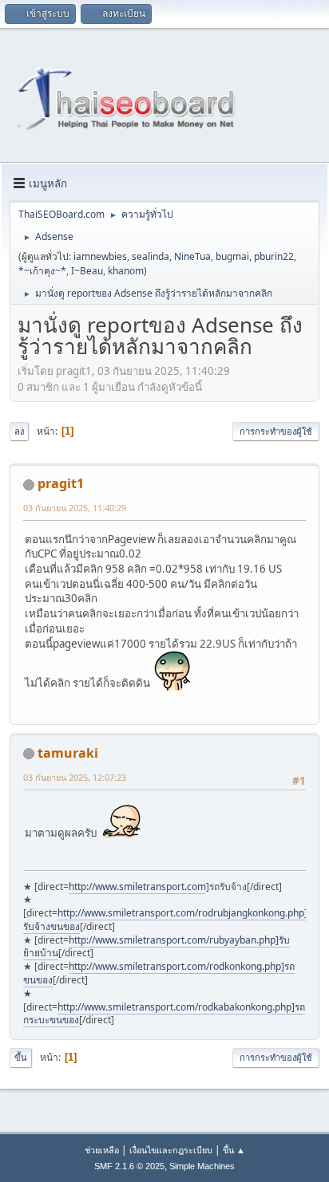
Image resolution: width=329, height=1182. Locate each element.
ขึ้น (20, 1057)
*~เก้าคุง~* (42, 271)
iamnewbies (100, 256)
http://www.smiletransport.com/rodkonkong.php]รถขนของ (159, 973)
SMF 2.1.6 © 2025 (129, 1166)
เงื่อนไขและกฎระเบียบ (170, 1150)
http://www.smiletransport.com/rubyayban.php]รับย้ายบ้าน (156, 946)
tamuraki (68, 753)
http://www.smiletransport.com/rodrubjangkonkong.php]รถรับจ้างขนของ (170, 919)
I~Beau (87, 271)
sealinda (150, 256)
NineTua (192, 256)
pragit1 (61, 483)
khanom (126, 271)
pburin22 (274, 256)
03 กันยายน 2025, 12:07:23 (74, 777)
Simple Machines (202, 1166)
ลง (19, 431)
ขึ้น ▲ (234, 1150)
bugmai (232, 256)
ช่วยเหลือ (102, 1150)
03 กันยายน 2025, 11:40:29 (74, 508)
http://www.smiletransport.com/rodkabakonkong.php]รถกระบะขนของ (164, 1013)
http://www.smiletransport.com (137, 886)
